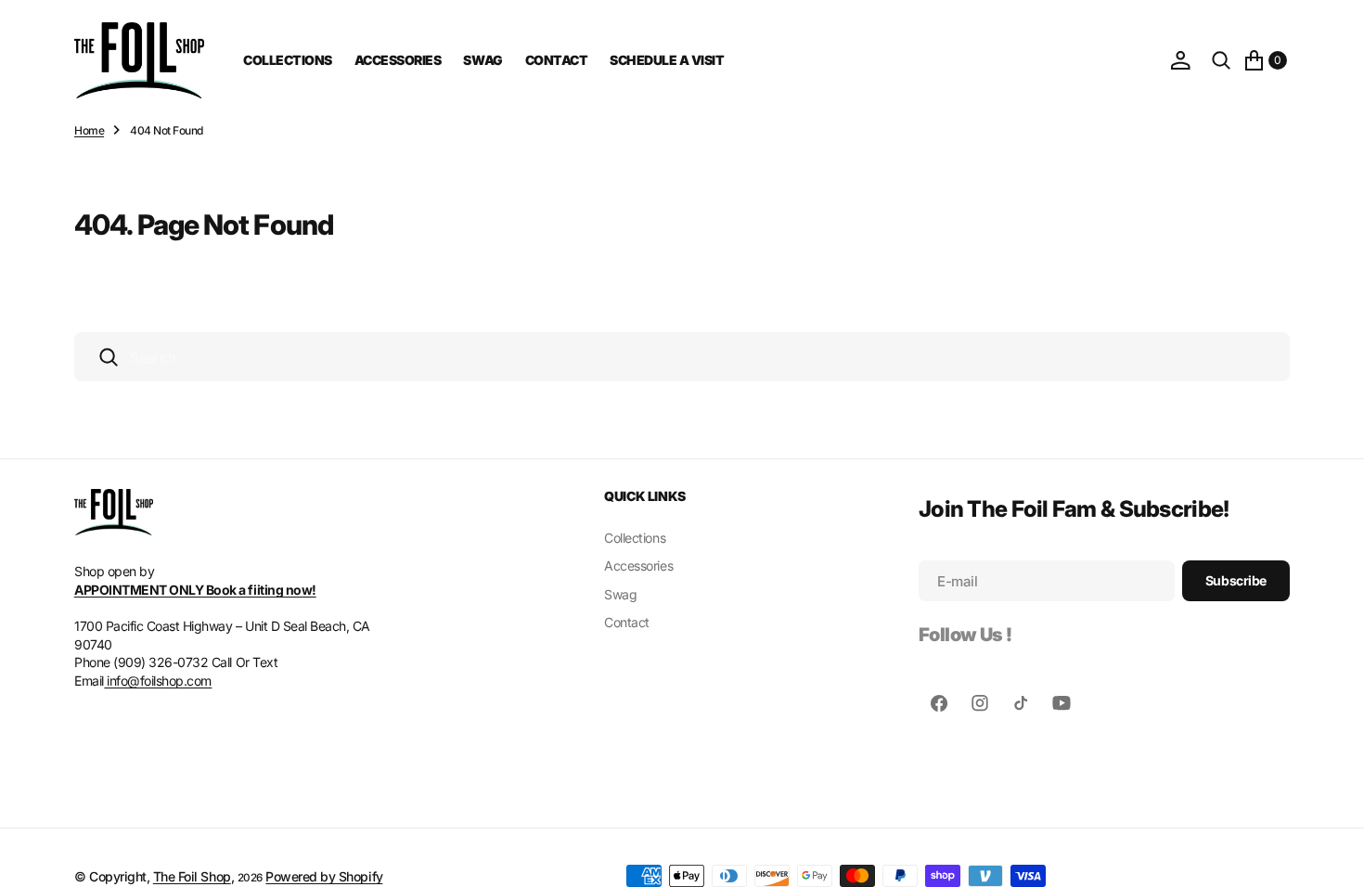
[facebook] (939, 703)
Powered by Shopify (323, 876)
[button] (1180, 60)
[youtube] (1061, 703)
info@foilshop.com (158, 680)
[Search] (1221, 60)
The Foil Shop (192, 876)
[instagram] (979, 703)
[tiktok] (1020, 703)
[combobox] (682, 356)
